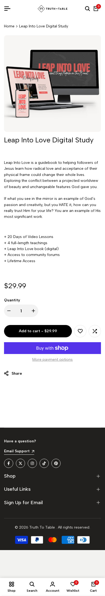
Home (9, 26)
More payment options (52, 359)
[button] (80, 331)
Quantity (12, 300)
